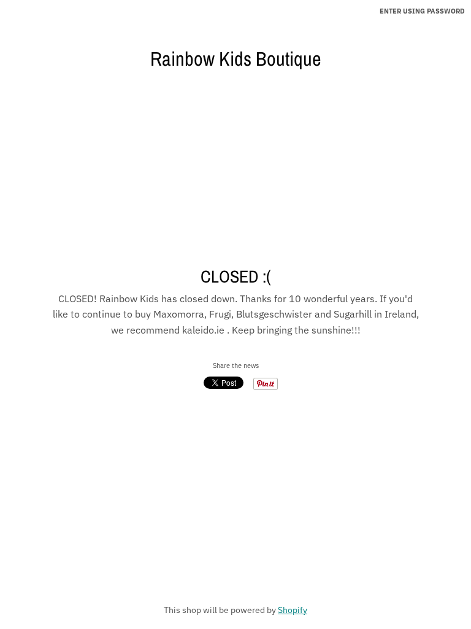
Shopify (292, 609)
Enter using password (422, 11)
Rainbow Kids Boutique (235, 59)
